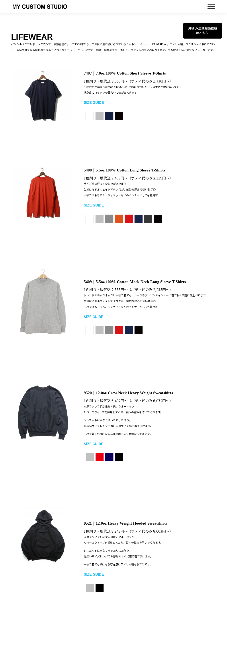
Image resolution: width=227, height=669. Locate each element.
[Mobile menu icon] (211, 6)
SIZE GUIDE (93, 443)
